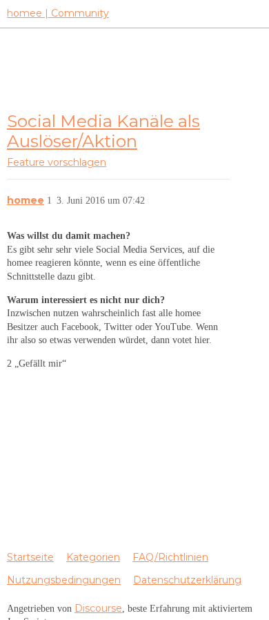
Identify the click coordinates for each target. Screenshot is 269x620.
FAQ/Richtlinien (170, 557)
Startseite (30, 557)
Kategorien (93, 557)
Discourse (98, 608)
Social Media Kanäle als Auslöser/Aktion (103, 130)
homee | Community (58, 13)
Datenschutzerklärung (187, 580)
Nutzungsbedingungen (64, 580)
